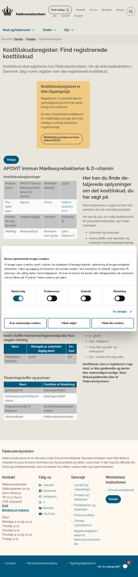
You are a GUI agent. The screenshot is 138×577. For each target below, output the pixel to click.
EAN (5, 506)
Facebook (49, 490)
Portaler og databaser (81, 497)
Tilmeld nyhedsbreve (82, 523)
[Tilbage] (13, 156)
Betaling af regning (15, 510)
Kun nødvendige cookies (25, 323)
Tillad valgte (69, 323)
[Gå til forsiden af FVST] (22, 11)
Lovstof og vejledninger (82, 487)
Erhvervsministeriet (121, 490)
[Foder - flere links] (54, 28)
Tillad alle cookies (113, 323)
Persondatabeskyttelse (42, 563)
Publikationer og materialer (85, 507)
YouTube (49, 513)
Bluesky (48, 508)
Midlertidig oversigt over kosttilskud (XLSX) (62, 139)
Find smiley (58, 9)
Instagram (50, 496)
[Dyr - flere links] (71, 28)
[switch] (52, 298)
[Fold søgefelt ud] (130, 11)
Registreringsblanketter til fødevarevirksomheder (87, 537)
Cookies (10, 563)
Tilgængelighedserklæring (86, 563)
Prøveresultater (84, 515)
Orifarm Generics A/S (67, 207)
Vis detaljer (120, 311)
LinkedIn (48, 485)
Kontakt (113, 499)
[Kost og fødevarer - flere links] (32, 28)
